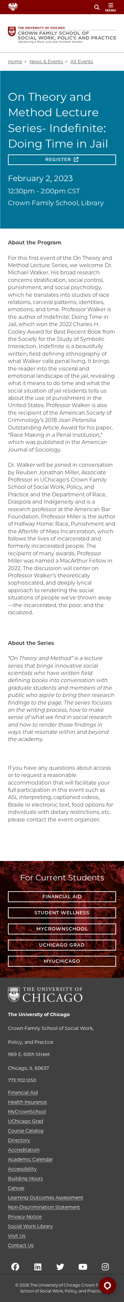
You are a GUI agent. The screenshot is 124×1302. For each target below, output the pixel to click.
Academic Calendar (30, 1159)
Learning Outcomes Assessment (45, 1198)
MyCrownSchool (62, 929)
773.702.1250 (22, 1080)
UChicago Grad (62, 945)
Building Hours (25, 1178)
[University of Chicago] (45, 994)
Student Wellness (62, 913)
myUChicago (62, 961)
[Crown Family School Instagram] (105, 1267)
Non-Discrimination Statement (44, 1207)
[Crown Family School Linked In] (37, 1267)
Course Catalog (26, 1131)
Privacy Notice (25, 1217)
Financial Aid (62, 897)
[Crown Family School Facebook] (15, 1267)
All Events (81, 62)
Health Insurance (27, 1102)
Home (15, 62)
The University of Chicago (39, 1014)
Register (58, 159)
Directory (19, 1140)
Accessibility (22, 1169)
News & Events (46, 62)
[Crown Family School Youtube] (82, 1267)
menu (110, 10)
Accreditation (23, 1150)
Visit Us (16, 1236)
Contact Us (21, 1245)
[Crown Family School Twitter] (60, 1267)
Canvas (16, 1188)
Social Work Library (30, 1226)
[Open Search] (97, 7)
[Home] (62, 35)
